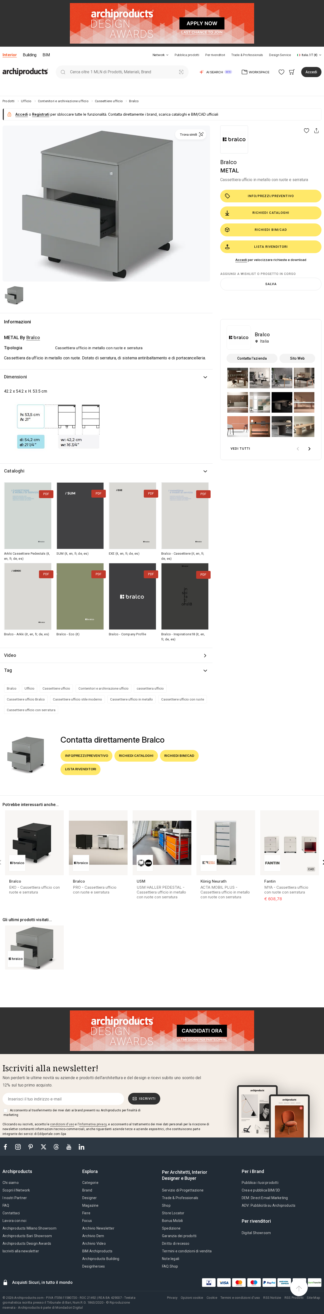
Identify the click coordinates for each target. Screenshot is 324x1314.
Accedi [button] (311, 72)
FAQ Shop (170, 1266)
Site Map (313, 1298)
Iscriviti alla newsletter (21, 1251)
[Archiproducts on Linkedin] (81, 1146)
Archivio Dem (93, 1236)
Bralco (228, 162)
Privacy (172, 1298)
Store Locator (173, 1213)
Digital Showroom (256, 1233)
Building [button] (29, 54)
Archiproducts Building (100, 1259)
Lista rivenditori (271, 247)
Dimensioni (15, 376)
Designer (89, 1198)
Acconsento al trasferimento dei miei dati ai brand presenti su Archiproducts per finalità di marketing (72, 1113)
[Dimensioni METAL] (59, 428)
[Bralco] (234, 139)
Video (10, 655)
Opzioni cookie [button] (192, 1297)
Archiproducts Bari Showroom (27, 1236)
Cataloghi (14, 471)
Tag (8, 670)
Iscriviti (147, 1098)
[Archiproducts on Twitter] (44, 1146)
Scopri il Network (16, 1190)
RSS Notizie (272, 1298)
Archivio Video (94, 1243)
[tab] (167, 55)
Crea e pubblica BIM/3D (261, 1190)
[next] (309, 449)
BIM (46, 54)
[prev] (297, 449)
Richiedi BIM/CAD (271, 230)
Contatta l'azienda (252, 358)
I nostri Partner (15, 1198)
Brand (87, 1190)
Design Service (280, 55)
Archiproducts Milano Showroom (29, 1228)
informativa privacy (93, 1124)
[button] (161, 54)
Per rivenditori (215, 55)
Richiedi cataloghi (270, 213)
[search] (63, 72)
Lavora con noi (14, 1221)
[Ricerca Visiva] (181, 72)
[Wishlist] (281, 72)
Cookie (212, 1298)
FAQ (6, 1205)
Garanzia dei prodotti (179, 1236)
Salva (271, 284)
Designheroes (93, 1266)
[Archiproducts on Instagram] (18, 1146)
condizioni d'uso (62, 1124)
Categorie (90, 1183)
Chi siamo (11, 1183)
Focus (87, 1221)
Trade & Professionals (247, 55)
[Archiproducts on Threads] (56, 1146)
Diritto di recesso (176, 1243)
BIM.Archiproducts (97, 1251)
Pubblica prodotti (187, 55)
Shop (166, 1205)
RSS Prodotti (294, 1298)
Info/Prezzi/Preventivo (271, 196)
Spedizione (171, 1228)
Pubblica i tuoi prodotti (260, 1183)
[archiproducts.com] (25, 71)
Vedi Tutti (240, 448)
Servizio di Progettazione (183, 1190)
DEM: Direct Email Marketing (265, 1198)
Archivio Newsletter (98, 1228)
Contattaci (11, 1213)
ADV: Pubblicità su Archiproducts (268, 1205)
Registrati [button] (40, 114)
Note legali (170, 1259)
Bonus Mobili (172, 1221)
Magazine (90, 1205)
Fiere (86, 1213)
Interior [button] (10, 54)
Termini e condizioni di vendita (187, 1251)
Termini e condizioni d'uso (240, 1298)
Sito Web (297, 358)
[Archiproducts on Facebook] (7, 1146)
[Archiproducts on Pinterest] (31, 1146)
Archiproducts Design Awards (27, 1243)
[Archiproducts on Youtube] (69, 1146)
